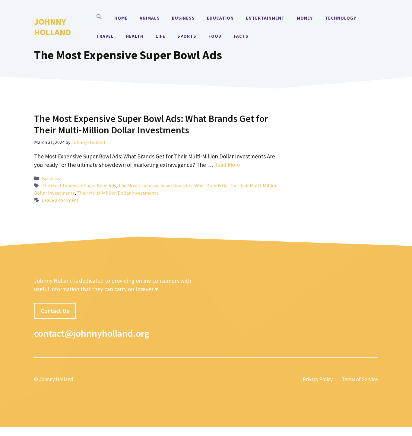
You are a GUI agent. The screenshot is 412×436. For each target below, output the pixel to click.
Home (121, 18)
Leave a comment (60, 200)
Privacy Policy (318, 379)
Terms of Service (360, 379)
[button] (99, 18)
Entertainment (265, 18)
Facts (241, 36)
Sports (186, 36)
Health (135, 36)
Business (183, 18)
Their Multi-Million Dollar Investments (117, 193)
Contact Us (55, 310)
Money (305, 18)
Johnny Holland (52, 27)
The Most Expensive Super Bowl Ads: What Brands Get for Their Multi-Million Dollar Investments (151, 124)
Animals (150, 18)
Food (215, 36)
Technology (340, 18)
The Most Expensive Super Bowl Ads (79, 186)
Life (160, 36)
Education (220, 18)
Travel (105, 36)
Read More (227, 164)
